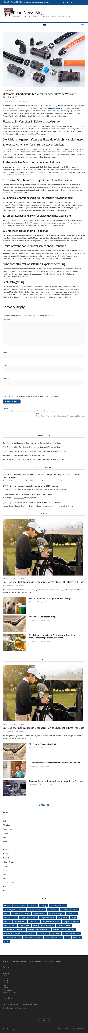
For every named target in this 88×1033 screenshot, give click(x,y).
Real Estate (7, 858)
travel (6, 941)
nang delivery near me (48, 918)
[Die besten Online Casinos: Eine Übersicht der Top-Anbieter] (14, 769)
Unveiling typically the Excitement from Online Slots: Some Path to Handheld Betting (34, 451)
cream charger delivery (57, 906)
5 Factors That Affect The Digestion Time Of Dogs (50, 598)
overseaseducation (47, 925)
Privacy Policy (80, 1028)
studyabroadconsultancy (71, 933)
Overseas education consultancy (38, 929)
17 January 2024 (34, 766)
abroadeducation (19, 906)
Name (5, 352)
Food (4, 837)
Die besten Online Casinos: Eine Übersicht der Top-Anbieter (54, 762)
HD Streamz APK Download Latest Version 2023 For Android (36, 486)
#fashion (7, 906)
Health (5, 841)
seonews (31, 933)
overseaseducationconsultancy (14, 929)
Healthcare (16, 914)
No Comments (24, 101)
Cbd (4, 821)
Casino (5, 817)
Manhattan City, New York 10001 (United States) (21, 1004)
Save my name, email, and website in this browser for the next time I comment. (32, 396)
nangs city (7, 922)
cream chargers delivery (36, 910)
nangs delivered (20, 922)
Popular (16, 578)
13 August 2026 (8, 585)
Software (6, 870)
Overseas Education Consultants (63, 929)
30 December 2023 (35, 784)
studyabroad (55, 933)
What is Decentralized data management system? (33, 494)
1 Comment (46, 766)
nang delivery (71, 914)
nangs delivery (34, 922)
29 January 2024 (34, 602)
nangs (74, 918)
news (35, 925)
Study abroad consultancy (12, 937)
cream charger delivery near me (14, 910)
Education (6, 825)
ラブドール (7, 474)
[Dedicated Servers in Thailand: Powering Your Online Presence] (14, 788)
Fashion (5, 833)
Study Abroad (42, 933)
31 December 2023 (10, 101)
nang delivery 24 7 (10, 918)
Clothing (43, 906)
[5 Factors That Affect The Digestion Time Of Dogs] (14, 605)
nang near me (63, 918)
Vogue (5, 891)
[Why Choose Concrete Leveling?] (14, 623)
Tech (4, 878)
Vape (4, 886)
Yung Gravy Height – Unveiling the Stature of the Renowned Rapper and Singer (32, 447)
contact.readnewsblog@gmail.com (37, 2)
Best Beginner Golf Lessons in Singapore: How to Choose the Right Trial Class (32, 443)
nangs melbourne (9, 925)
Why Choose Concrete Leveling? (42, 616)
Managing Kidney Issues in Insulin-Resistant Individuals (24, 455)
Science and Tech (9, 992)
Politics (5, 850)
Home (59, 1028)
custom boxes (52, 910)
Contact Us (68, 1028)
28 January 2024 (34, 620)
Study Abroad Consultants (33, 937)
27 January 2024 (34, 641)
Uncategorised (8, 882)
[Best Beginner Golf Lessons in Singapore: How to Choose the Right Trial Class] (44, 547)
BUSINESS (32, 906)
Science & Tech (8, 862)
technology (76, 937)
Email (5, 365)
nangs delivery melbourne (51, 922)
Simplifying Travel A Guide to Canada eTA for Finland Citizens (37, 503)
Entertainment (8, 90)
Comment (7, 319)
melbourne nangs (39, 914)
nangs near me (24, 925)
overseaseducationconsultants (14, 933)
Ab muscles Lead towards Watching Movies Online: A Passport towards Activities (33, 459)
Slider (22, 578)
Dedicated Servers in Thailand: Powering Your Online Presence (56, 781)
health (6, 914)
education (65, 910)
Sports (5, 874)
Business (6, 578)
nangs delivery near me (71, 922)
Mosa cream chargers (56, 914)
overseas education (64, 925)
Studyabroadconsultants (54, 937)
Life (11, 578)
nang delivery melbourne (28, 918)
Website (6, 378)
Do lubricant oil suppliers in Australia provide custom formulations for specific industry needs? (52, 636)
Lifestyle (27, 914)
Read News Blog (28, 12)
